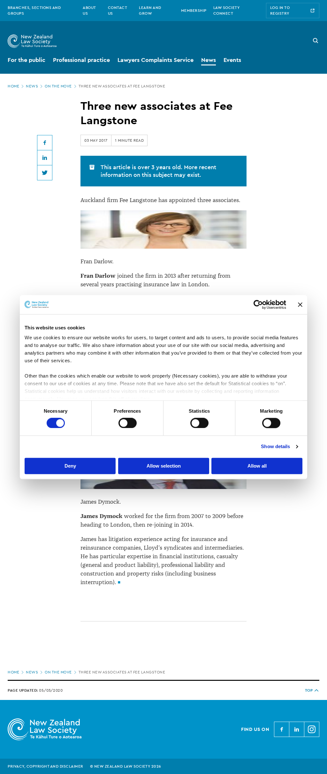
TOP (309, 690)
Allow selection (164, 466)
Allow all (257, 466)
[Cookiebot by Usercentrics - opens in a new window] (258, 304)
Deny (70, 466)
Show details (275, 446)
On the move (58, 86)
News (32, 86)
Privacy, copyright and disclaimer (45, 766)
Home (13, 86)
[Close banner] (300, 304)
